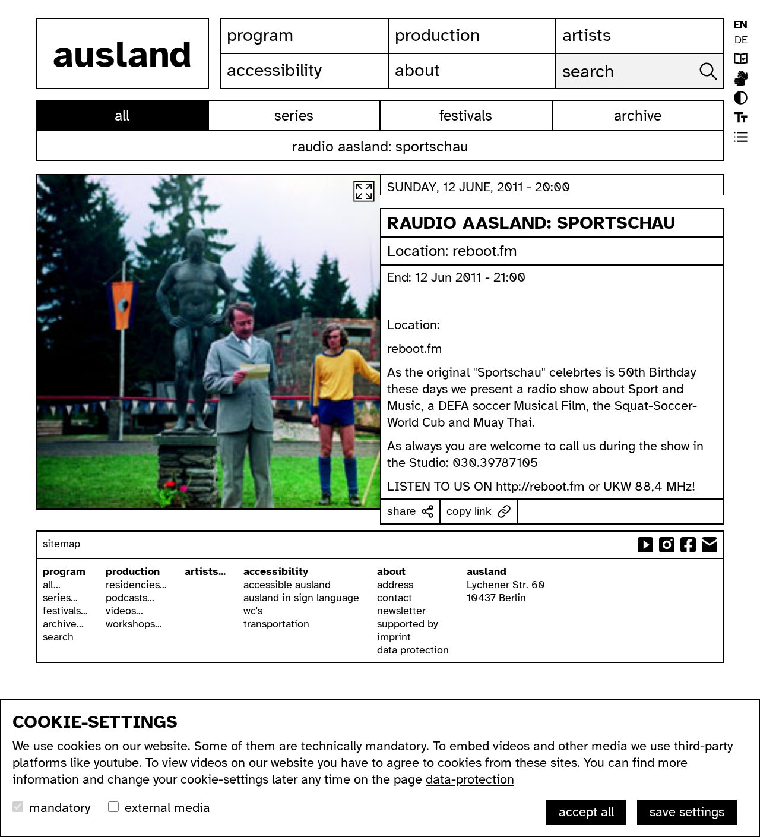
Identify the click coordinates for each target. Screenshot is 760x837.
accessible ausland (287, 584)
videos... (124, 610)
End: (401, 277)
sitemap (61, 543)
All (122, 115)
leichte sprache (740, 58)
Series (294, 115)
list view (740, 137)
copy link (469, 511)
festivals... (65, 610)
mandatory (59, 808)
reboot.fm (484, 251)
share (401, 511)
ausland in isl (740, 78)
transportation (276, 623)
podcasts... (130, 597)
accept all (586, 812)
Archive (637, 115)
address (395, 584)
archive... (63, 623)
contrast (740, 97)
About (417, 70)
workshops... (134, 623)
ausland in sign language (301, 597)
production (133, 571)
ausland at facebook (688, 544)
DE (741, 39)
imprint (394, 636)
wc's (252, 610)
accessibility (275, 571)
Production (437, 35)
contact (394, 597)
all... (52, 584)
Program (260, 35)
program (64, 571)
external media (167, 808)
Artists (586, 35)
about (391, 571)
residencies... (136, 584)
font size (740, 117)
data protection (413, 649)
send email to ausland (709, 544)
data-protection (470, 779)
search (58, 636)
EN (741, 24)
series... (60, 597)
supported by (407, 623)
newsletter (401, 610)
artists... (205, 571)
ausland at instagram (666, 544)
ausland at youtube (645, 544)
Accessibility (274, 70)
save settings (687, 812)
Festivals (465, 115)
